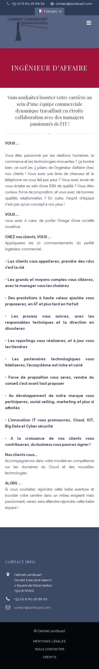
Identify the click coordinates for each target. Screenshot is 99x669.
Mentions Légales (49, 641)
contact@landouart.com (74, 4)
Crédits (49, 657)
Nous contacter (49, 649)
